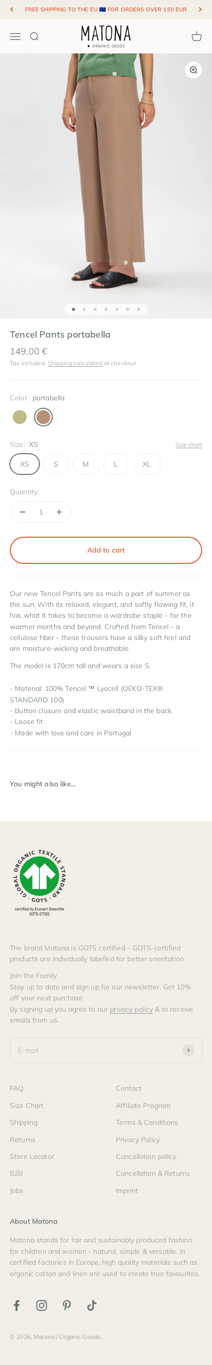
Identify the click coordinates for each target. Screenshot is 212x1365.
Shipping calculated (75, 363)
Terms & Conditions (147, 1122)
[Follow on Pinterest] (66, 1305)
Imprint (127, 1190)
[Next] (200, 9)
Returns (22, 1139)
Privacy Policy (138, 1139)
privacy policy (131, 1009)
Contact (128, 1088)
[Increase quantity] (59, 512)
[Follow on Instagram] (41, 1305)
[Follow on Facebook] (16, 1305)
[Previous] (11, 9)
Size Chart (26, 1105)
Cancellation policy (146, 1156)
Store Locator (32, 1156)
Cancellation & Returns (153, 1173)
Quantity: (24, 491)
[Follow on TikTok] (92, 1305)
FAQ (17, 1088)
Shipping (23, 1122)
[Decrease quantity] (22, 512)
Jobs (17, 1190)
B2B (16, 1173)
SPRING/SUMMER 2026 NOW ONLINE (105, 11)
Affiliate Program (143, 1105)
